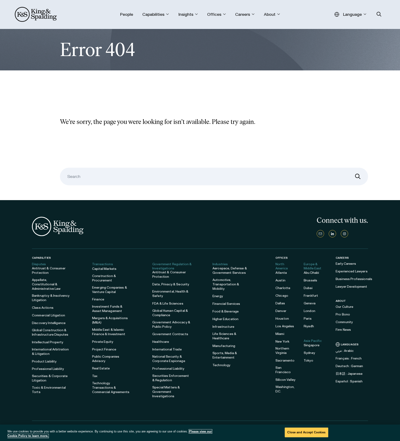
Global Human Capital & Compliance (170, 313)
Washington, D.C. (285, 389)
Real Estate (101, 368)
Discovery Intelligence (49, 323)
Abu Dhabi (311, 273)
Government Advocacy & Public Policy (171, 324)
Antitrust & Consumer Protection (49, 270)
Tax (94, 376)
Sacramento (284, 360)
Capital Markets (104, 269)
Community (344, 322)
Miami (279, 334)
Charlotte (282, 288)
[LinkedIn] (332, 233)
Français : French (349, 358)
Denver (280, 311)
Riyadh (309, 326)
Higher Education (225, 319)
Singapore (311, 345)
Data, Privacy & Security (170, 284)
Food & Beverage (225, 311)
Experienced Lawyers (352, 271)
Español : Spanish (349, 381)
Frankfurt (311, 296)
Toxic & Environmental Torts (49, 390)
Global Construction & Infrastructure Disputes (50, 332)
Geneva (310, 303)
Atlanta (281, 273)
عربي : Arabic (345, 351)
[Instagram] (344, 233)
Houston (282, 319)
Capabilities (41, 257)
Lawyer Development (351, 287)
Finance (98, 299)
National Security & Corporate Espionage (168, 359)
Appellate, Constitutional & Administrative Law (46, 284)
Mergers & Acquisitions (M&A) (110, 320)
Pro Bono (343, 314)
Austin (280, 280)
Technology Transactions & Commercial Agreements (110, 387)
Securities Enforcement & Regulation (170, 378)
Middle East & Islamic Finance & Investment (108, 332)
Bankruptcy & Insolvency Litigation (50, 298)
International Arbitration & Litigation (50, 351)
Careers (342, 257)
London (309, 311)
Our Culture (344, 307)
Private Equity (102, 342)
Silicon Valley (285, 380)
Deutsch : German (349, 366)
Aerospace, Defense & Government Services (229, 270)
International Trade (167, 349)
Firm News (343, 330)
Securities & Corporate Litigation (50, 378)
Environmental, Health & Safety (170, 294)
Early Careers (346, 264)
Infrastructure (223, 327)
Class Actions (42, 308)
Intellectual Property (47, 342)
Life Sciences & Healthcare (224, 336)
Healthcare (160, 342)
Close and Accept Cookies (306, 432)
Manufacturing (223, 346)
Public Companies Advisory (105, 359)
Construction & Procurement (104, 278)
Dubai (308, 288)
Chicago (281, 296)
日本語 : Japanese (349, 374)
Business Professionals (354, 279)
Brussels (310, 280)
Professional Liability (48, 369)
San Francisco (283, 370)
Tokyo (308, 360)
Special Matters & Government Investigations (166, 391)
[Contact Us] (320, 233)
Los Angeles (284, 326)
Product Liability (44, 361)
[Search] (358, 176)
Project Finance (104, 349)
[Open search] (379, 14)
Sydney (309, 353)
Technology (221, 365)
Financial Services (226, 304)
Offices (281, 257)
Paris (308, 319)
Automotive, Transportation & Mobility (225, 284)
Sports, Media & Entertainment (224, 355)
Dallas (280, 303)
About (341, 300)
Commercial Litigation (48, 315)
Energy (217, 296)
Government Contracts (170, 334)
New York (282, 341)
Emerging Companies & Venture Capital (109, 290)
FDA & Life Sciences (167, 304)
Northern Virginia (282, 350)
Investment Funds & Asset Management (107, 309)
